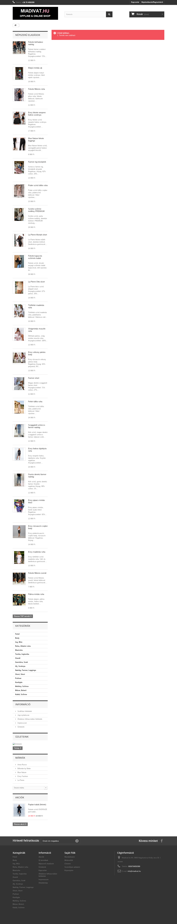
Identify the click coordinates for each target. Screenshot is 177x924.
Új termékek (43, 860)
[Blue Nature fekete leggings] (19, 143)
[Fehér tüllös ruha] (19, 407)
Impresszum (22, 723)
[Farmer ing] (19, 167)
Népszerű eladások (27, 34)
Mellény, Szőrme (22, 686)
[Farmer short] (19, 383)
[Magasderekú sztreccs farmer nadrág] (19, 479)
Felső (17, 634)
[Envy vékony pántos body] (19, 357)
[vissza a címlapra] (15, 25)
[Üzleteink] (30, 744)
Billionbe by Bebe (24, 769)
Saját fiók (70, 852)
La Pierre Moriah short (37, 235)
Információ (22, 704)
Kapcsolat (135, 2)
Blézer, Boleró (20, 690)
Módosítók (69, 860)
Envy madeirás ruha (36, 552)
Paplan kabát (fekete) (37, 804)
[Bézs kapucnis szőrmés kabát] (19, 261)
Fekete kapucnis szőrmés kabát (35, 257)
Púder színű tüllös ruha (38, 185)
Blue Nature (21, 772)
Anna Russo (22, 765)
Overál (17, 658)
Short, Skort (20, 674)
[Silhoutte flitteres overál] (19, 578)
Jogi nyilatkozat (23, 715)
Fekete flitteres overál (37, 573)
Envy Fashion (22, 776)
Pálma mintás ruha (36, 594)
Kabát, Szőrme (21, 694)
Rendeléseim (70, 857)
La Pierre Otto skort (36, 282)
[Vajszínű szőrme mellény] (19, 214)
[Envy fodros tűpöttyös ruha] (19, 454)
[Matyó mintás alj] (19, 73)
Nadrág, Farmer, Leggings (25, 670)
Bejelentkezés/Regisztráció (152, 2)
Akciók (19, 797)
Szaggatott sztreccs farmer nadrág (36, 426)
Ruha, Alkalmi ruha (23, 646)
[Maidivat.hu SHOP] (37, 13)
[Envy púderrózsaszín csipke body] (19, 531)
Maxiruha (19, 650)
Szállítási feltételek (24, 711)
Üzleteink (20, 727)
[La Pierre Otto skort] (19, 287)
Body (17, 638)
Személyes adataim (72, 867)
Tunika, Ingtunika (22, 654)
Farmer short (33, 378)
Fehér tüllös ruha (35, 401)
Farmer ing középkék (37, 162)
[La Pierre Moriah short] (19, 240)
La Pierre (20, 780)
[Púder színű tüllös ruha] (19, 190)
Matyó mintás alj (35, 68)
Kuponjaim (69, 870)
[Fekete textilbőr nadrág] (19, 47)
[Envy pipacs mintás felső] (19, 505)
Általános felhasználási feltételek (29, 719)
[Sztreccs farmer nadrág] (19, 430)
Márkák (20, 757)
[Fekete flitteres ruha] (19, 94)
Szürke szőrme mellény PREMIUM (36, 210)
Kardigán (18, 682)
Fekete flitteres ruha (36, 89)
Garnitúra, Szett (21, 662)
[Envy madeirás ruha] (19, 557)
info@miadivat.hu (134, 871)
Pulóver (18, 678)
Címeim (68, 864)
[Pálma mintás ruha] (19, 599)
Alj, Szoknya (20, 666)
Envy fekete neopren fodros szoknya (37, 113)
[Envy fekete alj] (19, 118)
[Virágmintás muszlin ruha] (19, 334)
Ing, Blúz (18, 642)
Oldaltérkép (43, 883)
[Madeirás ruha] (19, 310)
